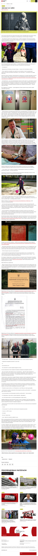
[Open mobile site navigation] (36, 1)
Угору (21, 553)
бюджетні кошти (4, 459)
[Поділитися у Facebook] (2, 464)
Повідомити (33, 0)
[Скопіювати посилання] (12, 464)
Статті (4, 3)
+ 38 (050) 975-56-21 (4, 544)
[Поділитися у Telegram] (5, 464)
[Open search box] (29, 1)
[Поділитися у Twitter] (7, 464)
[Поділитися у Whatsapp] (10, 464)
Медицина (10, 459)
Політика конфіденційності (33, 550)
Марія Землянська (4, 9)
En (27, 1)
